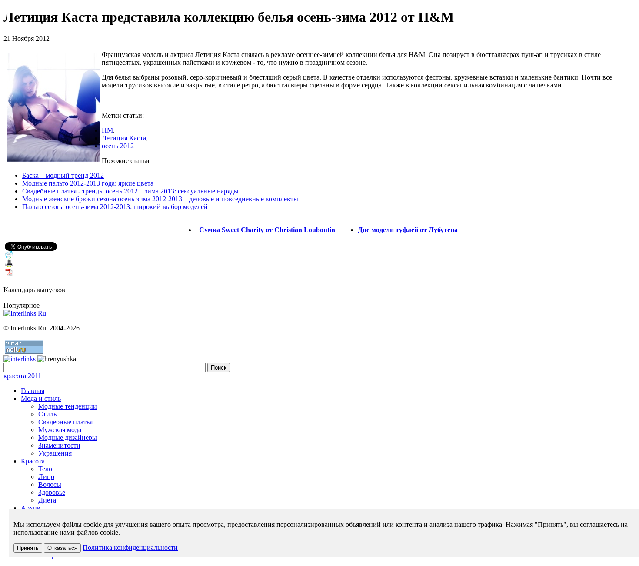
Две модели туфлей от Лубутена (408, 229)
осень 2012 (118, 146)
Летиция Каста (124, 138)
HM (107, 130)
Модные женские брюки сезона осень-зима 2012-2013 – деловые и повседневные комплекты (160, 199)
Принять (28, 548)
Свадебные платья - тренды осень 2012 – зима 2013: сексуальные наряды (130, 191)
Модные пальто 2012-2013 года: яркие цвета (87, 183)
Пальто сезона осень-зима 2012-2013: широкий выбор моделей (115, 206)
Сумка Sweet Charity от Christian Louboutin (267, 229)
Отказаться (62, 548)
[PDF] (9, 274)
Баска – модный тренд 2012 (63, 175)
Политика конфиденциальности (130, 547)
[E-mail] (9, 257)
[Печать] (9, 266)
